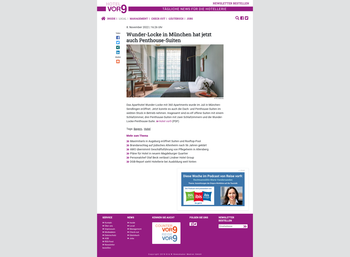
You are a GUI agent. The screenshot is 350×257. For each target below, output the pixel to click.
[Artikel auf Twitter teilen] (118, 43)
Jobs (190, 18)
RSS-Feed (108, 241)
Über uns (108, 226)
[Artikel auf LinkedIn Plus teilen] (118, 52)
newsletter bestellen (231, 3)
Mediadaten (109, 232)
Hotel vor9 (165, 121)
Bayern (138, 128)
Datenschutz (110, 235)
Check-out (158, 18)
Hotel (147, 128)
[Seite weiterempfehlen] (118, 62)
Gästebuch (176, 18)
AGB (106, 238)
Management (139, 18)
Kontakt (108, 222)
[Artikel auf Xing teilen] (118, 47)
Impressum (109, 229)
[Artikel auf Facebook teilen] (118, 38)
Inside (111, 18)
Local (122, 18)
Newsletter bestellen (108, 246)
